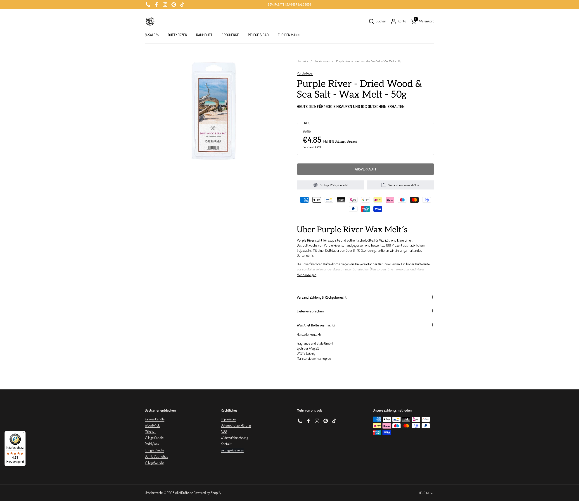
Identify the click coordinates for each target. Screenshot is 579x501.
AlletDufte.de (184, 492)
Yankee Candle (154, 419)
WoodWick (152, 425)
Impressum (228, 419)
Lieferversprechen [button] (310, 311)
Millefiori (150, 431)
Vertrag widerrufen (232, 450)
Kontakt (226, 443)
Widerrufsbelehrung (234, 437)
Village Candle (154, 437)
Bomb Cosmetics (156, 456)
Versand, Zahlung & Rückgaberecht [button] (321, 297)
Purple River (305, 73)
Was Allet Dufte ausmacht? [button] (316, 325)
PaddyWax (152, 443)
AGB (224, 431)
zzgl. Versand (348, 141)
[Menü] (23, 433)
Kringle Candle (154, 450)
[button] (377, 21)
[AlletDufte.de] (150, 21)
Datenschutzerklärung (236, 425)
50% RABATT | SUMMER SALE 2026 (289, 4)
